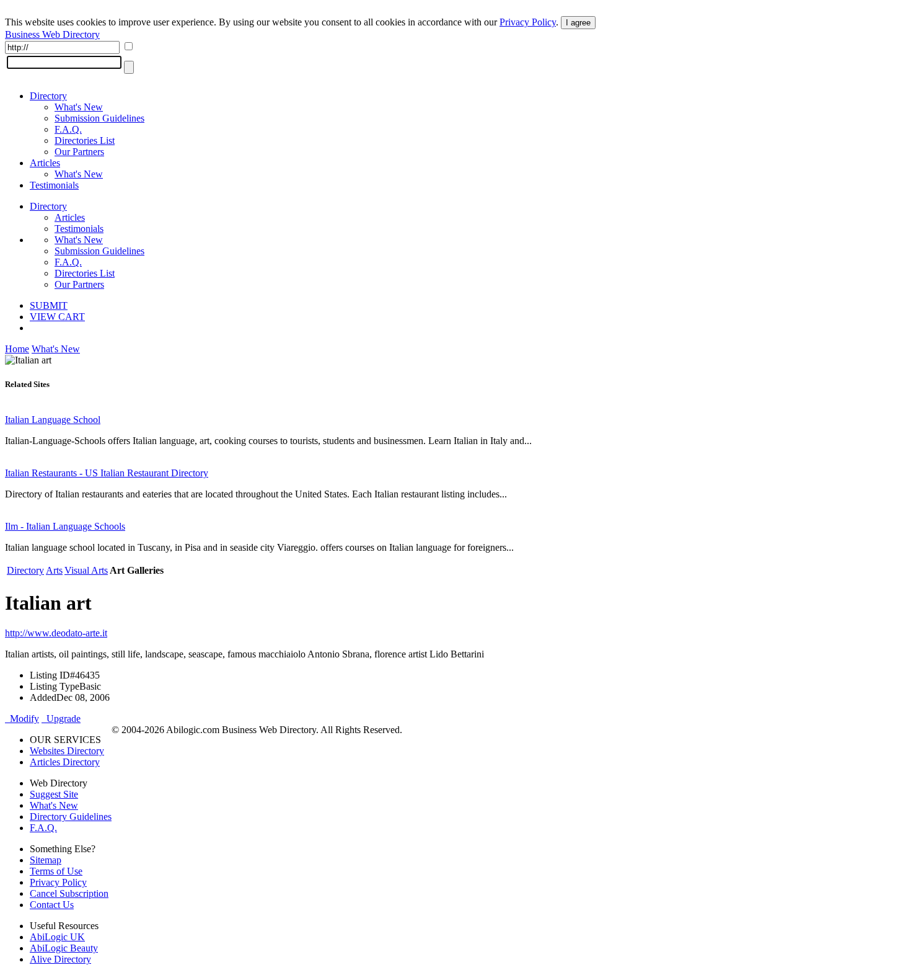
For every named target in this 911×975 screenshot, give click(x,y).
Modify (22, 718)
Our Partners (79, 151)
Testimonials (54, 185)
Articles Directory (65, 762)
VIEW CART (57, 316)
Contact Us (52, 904)
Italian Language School (52, 419)
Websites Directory (67, 751)
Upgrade (61, 718)
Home (17, 349)
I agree (578, 22)
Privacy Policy (528, 22)
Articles (45, 163)
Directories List (85, 140)
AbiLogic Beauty (64, 948)
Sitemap (45, 860)
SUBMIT (49, 305)
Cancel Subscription (69, 893)
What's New (79, 107)
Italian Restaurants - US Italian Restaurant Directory (106, 473)
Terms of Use (56, 871)
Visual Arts (86, 570)
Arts (54, 570)
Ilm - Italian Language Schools (65, 526)
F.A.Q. (68, 129)
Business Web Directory (52, 34)
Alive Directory (60, 959)
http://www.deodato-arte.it (56, 633)
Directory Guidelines (71, 816)
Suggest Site (54, 794)
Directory (48, 96)
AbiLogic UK (57, 937)
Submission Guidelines (99, 118)
